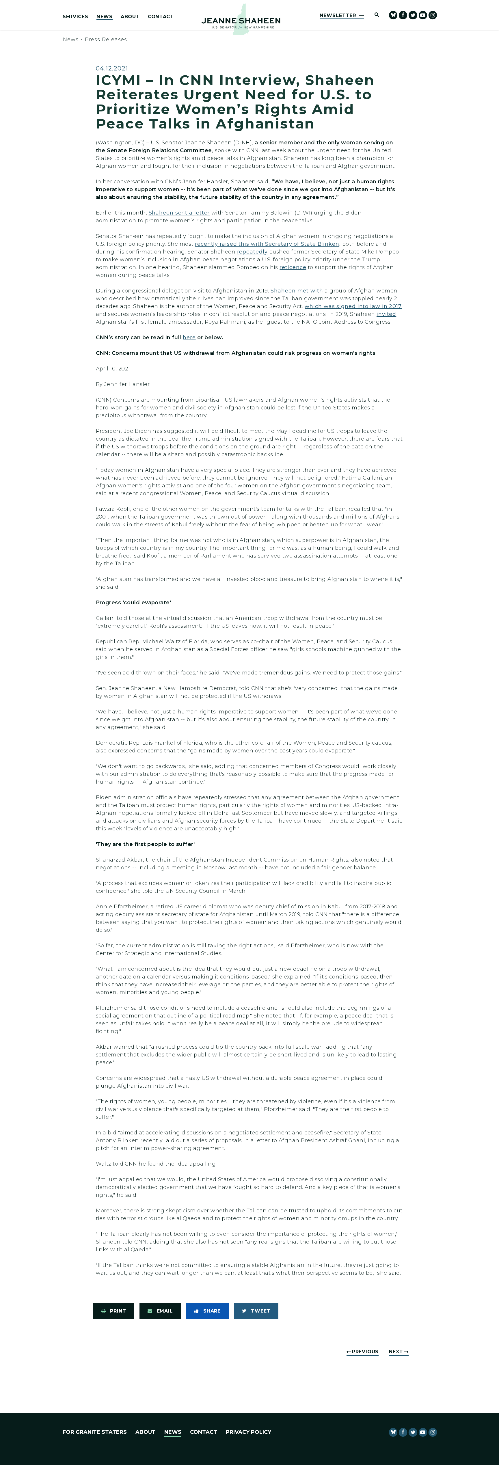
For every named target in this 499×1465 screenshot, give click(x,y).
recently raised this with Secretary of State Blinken (267, 244)
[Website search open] (374, 15)
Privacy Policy (248, 1432)
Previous (365, 1351)
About (130, 16)
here (189, 337)
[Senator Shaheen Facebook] (403, 15)
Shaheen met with (297, 291)
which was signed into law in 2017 (353, 306)
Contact (161, 16)
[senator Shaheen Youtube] (423, 15)
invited (386, 314)
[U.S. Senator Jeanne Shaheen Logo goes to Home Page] (241, 19)
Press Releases (106, 39)
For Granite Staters (95, 1432)
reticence (293, 267)
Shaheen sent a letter (179, 213)
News (104, 16)
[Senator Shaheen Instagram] (432, 15)
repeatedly (252, 252)
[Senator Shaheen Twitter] (412, 15)
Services (75, 16)
